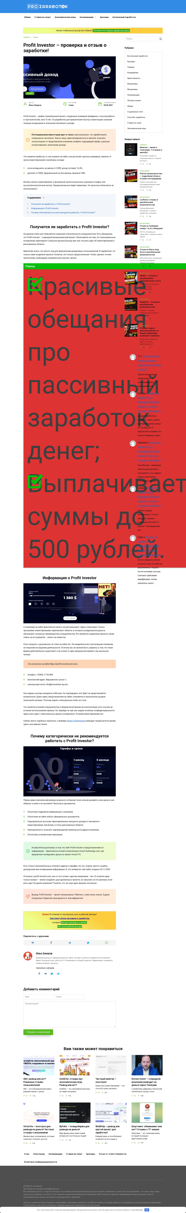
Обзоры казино (134, 100)
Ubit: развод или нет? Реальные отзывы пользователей (34, 1082)
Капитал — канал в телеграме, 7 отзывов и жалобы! (151, 150)
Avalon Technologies (76, 721)
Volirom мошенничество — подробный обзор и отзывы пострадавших (151, 176)
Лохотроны (39, 1154)
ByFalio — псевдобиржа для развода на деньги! (74, 1128)
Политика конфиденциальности (40, 1162)
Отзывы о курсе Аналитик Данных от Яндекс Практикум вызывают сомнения (149, 332)
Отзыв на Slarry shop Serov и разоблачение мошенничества (150, 252)
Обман (27, 17)
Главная (130, 67)
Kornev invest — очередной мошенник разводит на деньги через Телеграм (146, 1082)
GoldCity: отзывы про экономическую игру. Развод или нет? (71, 1082)
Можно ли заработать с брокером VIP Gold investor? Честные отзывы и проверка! (149, 402)
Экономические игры (65, 17)
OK (147, 1210)
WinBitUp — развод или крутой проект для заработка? (108, 1129)
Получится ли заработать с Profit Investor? (50, 204)
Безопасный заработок (124, 17)
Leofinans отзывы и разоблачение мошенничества (149, 202)
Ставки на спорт (42, 17)
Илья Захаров (44, 953)
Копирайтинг (132, 73)
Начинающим (86, 17)
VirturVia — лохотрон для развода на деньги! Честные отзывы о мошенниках (38, 1129)
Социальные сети (135, 112)
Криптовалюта (133, 78)
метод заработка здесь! (118, 30)
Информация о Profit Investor (44, 208)
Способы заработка (136, 117)
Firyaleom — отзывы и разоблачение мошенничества (150, 304)
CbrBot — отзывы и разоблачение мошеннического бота (150, 278)
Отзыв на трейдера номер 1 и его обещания (151, 227)
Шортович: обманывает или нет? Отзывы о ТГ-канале (147, 1128)
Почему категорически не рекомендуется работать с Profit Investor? (63, 212)
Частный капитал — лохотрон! (106, 1080)
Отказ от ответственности (112, 1154)
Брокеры (104, 17)
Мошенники (132, 84)
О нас (26, 1154)
